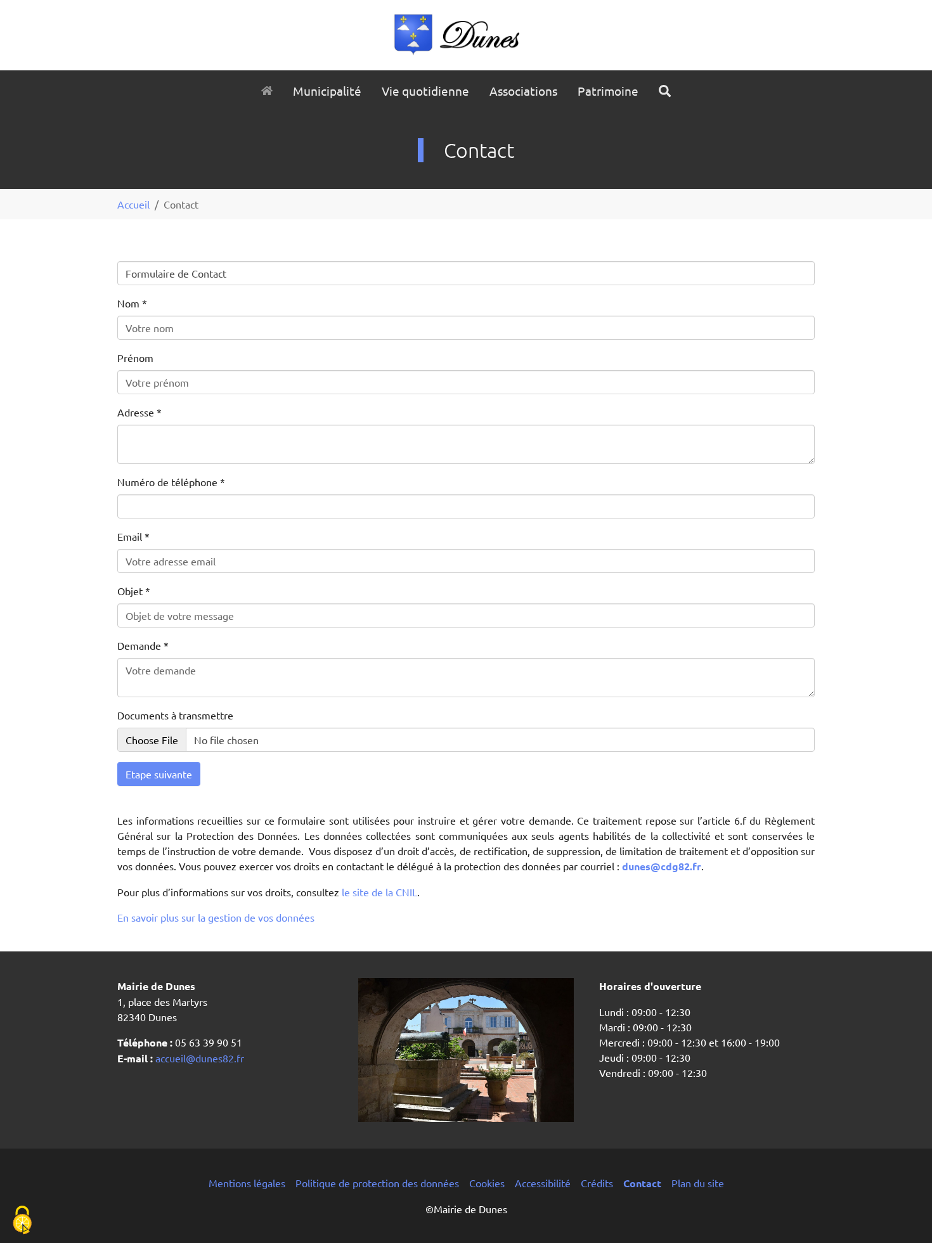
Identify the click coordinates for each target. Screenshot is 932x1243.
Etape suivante (159, 774)
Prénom (135, 357)
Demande (143, 645)
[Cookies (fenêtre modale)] (22, 1221)
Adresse (139, 412)
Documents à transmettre (175, 715)
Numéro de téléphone (171, 481)
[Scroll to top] (904, 1215)
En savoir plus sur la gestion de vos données (215, 917)
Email (133, 536)
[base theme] (466, 35)
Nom (132, 303)
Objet (133, 590)
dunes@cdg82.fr (661, 866)
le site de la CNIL (379, 892)
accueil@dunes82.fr (198, 1058)
